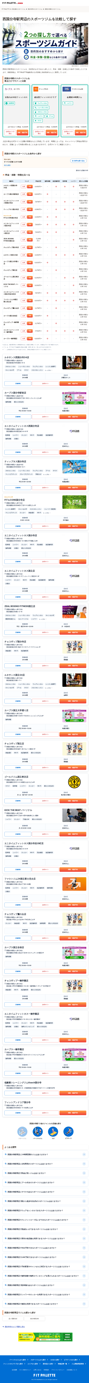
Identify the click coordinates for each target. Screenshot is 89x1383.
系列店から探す (48, 1364)
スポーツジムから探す (38, 1360)
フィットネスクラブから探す (13, 1364)
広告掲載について (72, 1370)
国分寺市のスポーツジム (35, 9)
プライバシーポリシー (57, 1370)
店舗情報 (18, 383)
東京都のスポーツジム (18, 9)
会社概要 (14, 1370)
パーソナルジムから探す (17, 1360)
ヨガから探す (54, 1360)
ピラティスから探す (71, 1360)
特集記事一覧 (62, 1364)
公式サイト (45, 383)
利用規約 (46, 1370)
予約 (30, 186)
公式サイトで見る (10, 132)
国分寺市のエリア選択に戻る (15, 1326)
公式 (23, 186)
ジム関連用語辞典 (78, 1364)
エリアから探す (33, 1364)
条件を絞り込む (79, 161)
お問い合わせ (37, 1370)
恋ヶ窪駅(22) (13, 1318)
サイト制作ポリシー (25, 1370)
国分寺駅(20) (34, 1318)
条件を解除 (7, 165)
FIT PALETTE (6, 9)
